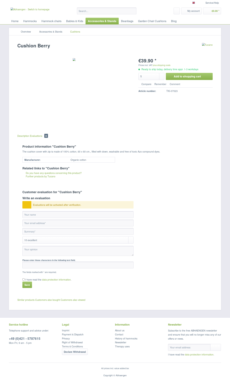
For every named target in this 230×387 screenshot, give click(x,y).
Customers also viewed (73, 299)
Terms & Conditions (72, 346)
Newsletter (120, 342)
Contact (119, 334)
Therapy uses (122, 346)
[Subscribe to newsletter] (215, 347)
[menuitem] (106, 13)
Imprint (65, 330)
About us (119, 330)
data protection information (56, 279)
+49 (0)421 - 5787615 (24, 338)
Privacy (66, 338)
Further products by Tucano (40, 176)
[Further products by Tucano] (207, 49)
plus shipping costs (161, 65)
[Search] (133, 11)
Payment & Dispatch (73, 334)
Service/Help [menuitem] (212, 2)
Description (23, 135)
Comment (174, 84)
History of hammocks (126, 338)
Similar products (26, 299)
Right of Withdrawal (72, 342)
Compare (146, 84)
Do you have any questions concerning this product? (53, 173)
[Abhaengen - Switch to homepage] (30, 12)
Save (27, 284)
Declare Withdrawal (75, 351)
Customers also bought (47, 299)
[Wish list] (177, 11)
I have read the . (48, 279)
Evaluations (38, 135)
